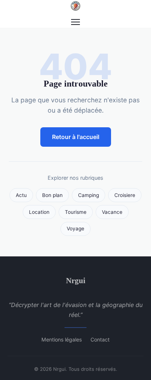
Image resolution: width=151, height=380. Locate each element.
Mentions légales (61, 339)
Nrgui (75, 280)
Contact (100, 339)
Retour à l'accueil (75, 136)
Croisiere (124, 195)
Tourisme (75, 212)
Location (39, 212)
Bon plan (52, 195)
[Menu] (75, 22)
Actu (21, 195)
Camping (88, 195)
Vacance (112, 212)
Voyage (75, 228)
